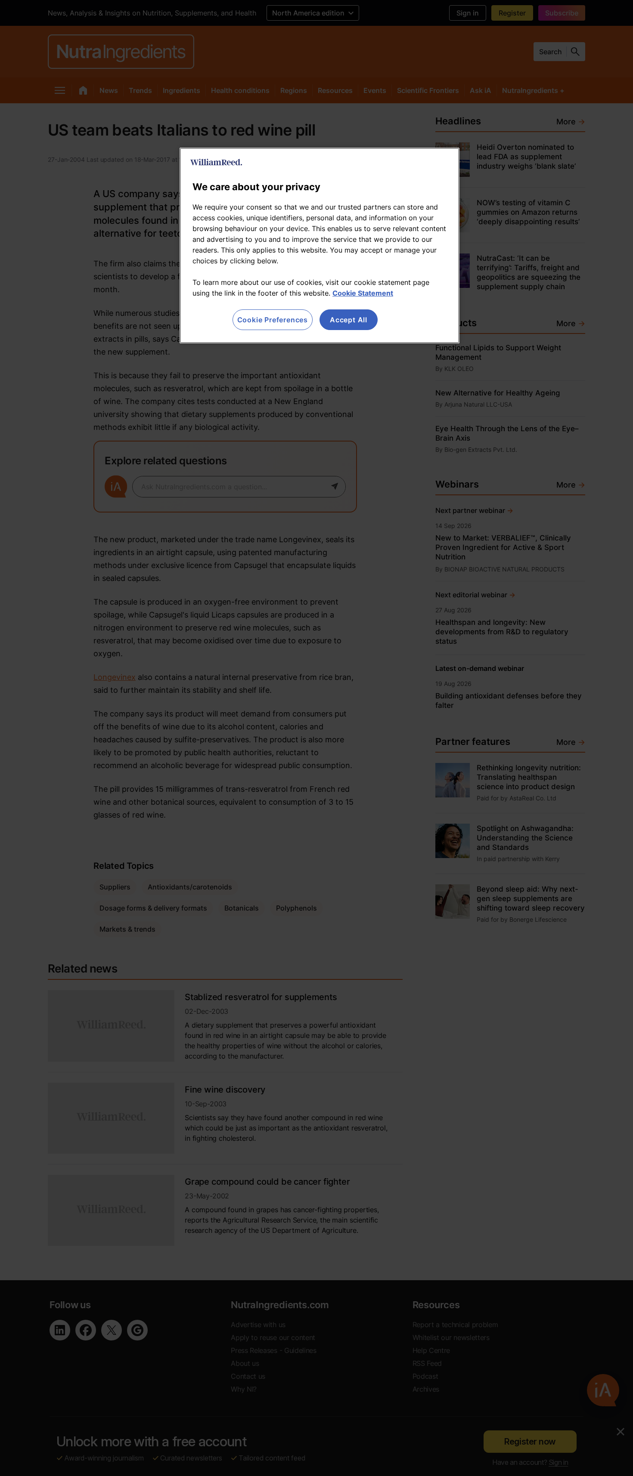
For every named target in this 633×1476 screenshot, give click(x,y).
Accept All (348, 319)
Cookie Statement (362, 293)
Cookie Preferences (272, 319)
